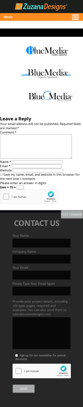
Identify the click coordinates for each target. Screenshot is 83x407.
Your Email (20, 267)
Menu (8, 17)
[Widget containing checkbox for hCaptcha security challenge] (29, 196)
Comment (8, 132)
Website (6, 170)
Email (5, 166)
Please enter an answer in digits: (23, 183)
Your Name (21, 235)
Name (5, 162)
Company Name (24, 251)
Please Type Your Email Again (34, 283)
